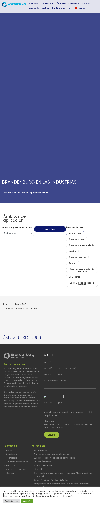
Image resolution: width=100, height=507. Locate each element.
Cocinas (73, 263)
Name (47, 362)
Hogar (9, 450)
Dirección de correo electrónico (60, 368)
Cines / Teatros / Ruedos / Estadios (51, 479)
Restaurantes (40, 450)
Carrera (10, 473)
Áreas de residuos (77, 257)
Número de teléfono (54, 374)
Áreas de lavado (77, 239)
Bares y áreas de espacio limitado (82, 284)
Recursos (86, 3)
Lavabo (72, 251)
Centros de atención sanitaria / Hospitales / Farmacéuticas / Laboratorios (63, 474)
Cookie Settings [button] (11, 501)
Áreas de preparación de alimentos (82, 270)
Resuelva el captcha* (54, 402)
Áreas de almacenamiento (81, 245)
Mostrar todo (75, 233)
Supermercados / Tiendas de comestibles (54, 457)
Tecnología (48, 3)
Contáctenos (58, 8)
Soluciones (34, 3)
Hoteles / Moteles (42, 461)
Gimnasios (39, 469)
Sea (70, 8)
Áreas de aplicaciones (68, 3)
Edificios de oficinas (43, 465)
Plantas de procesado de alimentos (51, 454)
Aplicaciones (38, 445)
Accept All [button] (27, 501)
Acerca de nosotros (39, 8)
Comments (50, 421)
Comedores (74, 277)
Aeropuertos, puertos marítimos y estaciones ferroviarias (62, 483)
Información (10, 445)
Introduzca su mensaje (55, 380)
